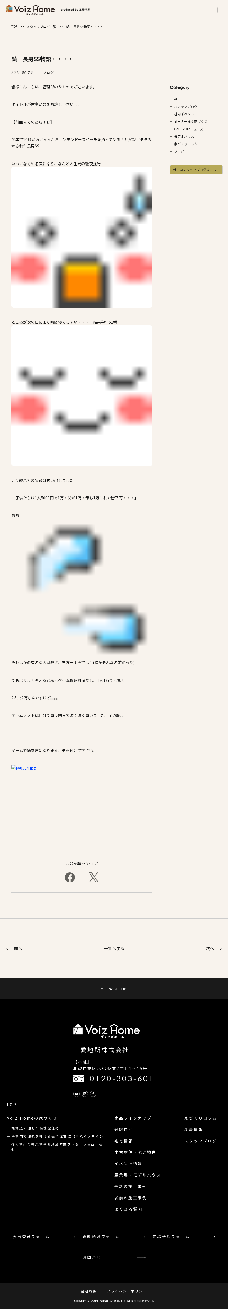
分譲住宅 (123, 1129)
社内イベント (184, 114)
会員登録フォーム (31, 1236)
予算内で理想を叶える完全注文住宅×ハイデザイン (57, 1136)
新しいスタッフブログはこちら (196, 169)
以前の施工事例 (130, 1197)
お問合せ (92, 1257)
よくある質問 (128, 1209)
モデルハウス (184, 136)
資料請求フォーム (101, 1236)
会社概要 (89, 1291)
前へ (18, 948)
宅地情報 (123, 1140)
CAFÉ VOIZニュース (188, 129)
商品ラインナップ (133, 1118)
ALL (176, 99)
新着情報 (193, 1129)
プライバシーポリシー (127, 1291)
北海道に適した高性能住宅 (35, 1127)
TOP (14, 26)
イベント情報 (128, 1163)
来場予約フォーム (171, 1236)
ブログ (179, 151)
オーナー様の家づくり (190, 121)
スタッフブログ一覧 (41, 26)
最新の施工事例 (130, 1186)
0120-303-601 (122, 1078)
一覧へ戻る (114, 948)
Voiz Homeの (32, 1118)
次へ (210, 948)
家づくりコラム (185, 144)
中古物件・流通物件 (135, 1152)
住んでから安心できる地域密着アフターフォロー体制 (57, 1147)
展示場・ (137, 1175)
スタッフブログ (185, 106)
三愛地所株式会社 (101, 1049)
